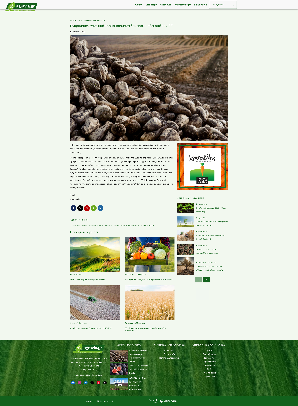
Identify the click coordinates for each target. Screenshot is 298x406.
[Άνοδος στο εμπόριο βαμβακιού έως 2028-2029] (95, 302)
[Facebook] (73, 382)
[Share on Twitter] (80, 208)
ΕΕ (100, 226)
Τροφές (143, 226)
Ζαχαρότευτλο (119, 226)
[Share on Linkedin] (100, 208)
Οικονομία (165, 4)
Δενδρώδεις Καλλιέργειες (136, 274)
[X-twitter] (92, 382)
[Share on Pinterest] (87, 208)
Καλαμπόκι (132, 226)
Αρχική (138, 4)
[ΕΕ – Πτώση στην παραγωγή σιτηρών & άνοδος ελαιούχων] (150, 302)
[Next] (206, 279)
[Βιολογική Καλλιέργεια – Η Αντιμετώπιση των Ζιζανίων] (150, 254)
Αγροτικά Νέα (76, 274)
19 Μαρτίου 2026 (77, 32)
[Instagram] (79, 382)
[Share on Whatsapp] (94, 208)
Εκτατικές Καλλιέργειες (80, 21)
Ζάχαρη (106, 226)
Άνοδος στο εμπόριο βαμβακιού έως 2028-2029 (91, 328)
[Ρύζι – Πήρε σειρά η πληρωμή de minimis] (95, 254)
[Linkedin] (86, 382)
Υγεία (151, 226)
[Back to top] (293, 401)
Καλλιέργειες (182, 4)
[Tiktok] (105, 382)
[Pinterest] (98, 382)
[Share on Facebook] (73, 208)
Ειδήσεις (150, 4)
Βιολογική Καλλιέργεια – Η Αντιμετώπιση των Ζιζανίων (149, 280)
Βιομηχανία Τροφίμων (86, 226)
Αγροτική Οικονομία (78, 323)
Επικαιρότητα (99, 21)
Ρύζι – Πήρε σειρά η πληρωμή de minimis (87, 280)
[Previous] (198, 279)
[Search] (233, 5)
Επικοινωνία (200, 4)
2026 (72, 226)
